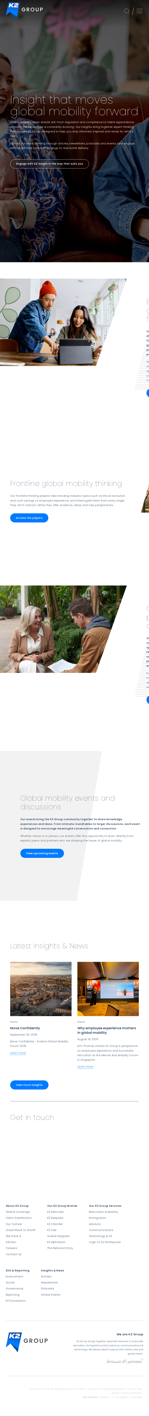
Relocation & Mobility (103, 1212)
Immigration (97, 1218)
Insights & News (52, 1270)
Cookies (92, 1389)
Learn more (18, 1053)
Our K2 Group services (105, 1206)
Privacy (80, 1389)
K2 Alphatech (56, 1242)
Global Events (50, 1295)
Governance (14, 1288)
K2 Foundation (16, 1301)
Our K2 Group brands (62, 1206)
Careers (11, 1248)
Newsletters (49, 1282)
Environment (14, 1276)
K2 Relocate (55, 1212)
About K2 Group (17, 1206)
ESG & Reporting (17, 1270)
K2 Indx (52, 1230)
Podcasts (47, 1288)
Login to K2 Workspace (105, 1242)
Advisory (95, 1224)
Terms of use (134, 1389)
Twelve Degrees (58, 1236)
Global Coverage (18, 1212)
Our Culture (14, 1224)
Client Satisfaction (19, 1218)
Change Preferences (112, 1389)
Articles (46, 1276)
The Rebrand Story (60, 1248)
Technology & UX (100, 1236)
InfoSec (11, 1242)
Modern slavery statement (127, 1393)
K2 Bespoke (55, 1218)
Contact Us (14, 1254)
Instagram (122, 1397)
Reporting (12, 1295)
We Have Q (13, 1236)
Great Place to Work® (21, 1230)
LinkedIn (104, 1397)
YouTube (137, 1397)
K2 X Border (55, 1224)
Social (10, 1282)
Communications (101, 1230)
